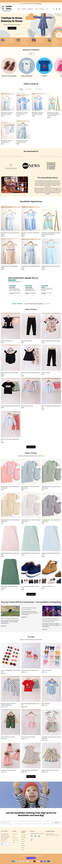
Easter (21, 89)
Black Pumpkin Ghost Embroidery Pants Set (30, 373)
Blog (36, 9)
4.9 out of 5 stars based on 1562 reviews (34, 303)
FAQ (47, 9)
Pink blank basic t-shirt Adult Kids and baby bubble (10, 487)
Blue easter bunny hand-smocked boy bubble (7, 113)
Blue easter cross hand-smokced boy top (22, 113)
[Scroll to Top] (59, 857)
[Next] (33, 54)
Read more (3, 626)
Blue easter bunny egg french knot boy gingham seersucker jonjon (53, 114)
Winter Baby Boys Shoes (47, 586)
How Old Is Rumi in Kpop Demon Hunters (29, 608)
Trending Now (38, 89)
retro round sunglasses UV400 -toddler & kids (10, 671)
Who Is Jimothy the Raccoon (9, 618)
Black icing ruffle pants (26, 341)
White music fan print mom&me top (30, 670)
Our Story (15, 834)
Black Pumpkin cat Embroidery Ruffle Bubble (10, 373)
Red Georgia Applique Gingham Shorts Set (30, 704)
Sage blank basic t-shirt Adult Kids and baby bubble (51, 487)
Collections (30, 9)
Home (18, 9)
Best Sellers (29, 89)
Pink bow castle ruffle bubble (28, 737)
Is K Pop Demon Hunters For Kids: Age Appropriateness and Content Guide (50, 620)
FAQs (22, 849)
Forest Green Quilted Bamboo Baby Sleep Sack (9, 587)
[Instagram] (39, 836)
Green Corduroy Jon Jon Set (7, 737)
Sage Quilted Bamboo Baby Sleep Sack (30, 553)
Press (14, 836)
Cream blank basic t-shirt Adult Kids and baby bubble (31, 520)
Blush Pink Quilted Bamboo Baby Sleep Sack (10, 553)
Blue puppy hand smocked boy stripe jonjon (51, 266)
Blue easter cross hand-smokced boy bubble (37, 113)
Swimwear (27, 76)
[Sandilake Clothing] (6, 8)
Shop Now (24, 9)
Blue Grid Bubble (46, 703)
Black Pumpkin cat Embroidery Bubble (51, 341)
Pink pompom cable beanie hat (8, 770)
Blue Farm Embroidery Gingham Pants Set (10, 439)
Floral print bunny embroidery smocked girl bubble (51, 737)
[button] (59, 9)
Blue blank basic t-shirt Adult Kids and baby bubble (30, 487)
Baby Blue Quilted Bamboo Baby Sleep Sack (51, 553)
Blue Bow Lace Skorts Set (27, 406)
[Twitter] (31, 839)
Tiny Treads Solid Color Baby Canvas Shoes (30, 587)
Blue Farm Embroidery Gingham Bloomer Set (51, 406)
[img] (31, 280)
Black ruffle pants (46, 372)
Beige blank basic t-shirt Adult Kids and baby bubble (10, 520)
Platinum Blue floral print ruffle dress (50, 770)
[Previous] (29, 54)
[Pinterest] (31, 836)
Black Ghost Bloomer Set (7, 341)
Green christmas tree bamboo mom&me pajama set (8, 704)
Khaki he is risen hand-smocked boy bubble (9, 266)
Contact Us (41, 9)
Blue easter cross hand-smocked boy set (6, 141)
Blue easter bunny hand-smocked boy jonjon (22, 141)
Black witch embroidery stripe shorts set (10, 406)
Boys (9, 76)
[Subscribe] (9, 844)
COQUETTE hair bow (46, 670)
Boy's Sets (44, 76)
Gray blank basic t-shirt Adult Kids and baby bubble (51, 520)
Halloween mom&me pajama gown (29, 770)
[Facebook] (35, 836)
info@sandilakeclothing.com (37, 833)
